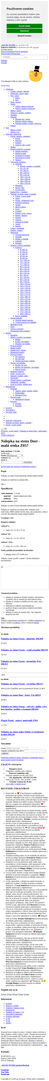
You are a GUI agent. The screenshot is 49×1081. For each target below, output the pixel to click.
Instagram (5, 1074)
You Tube (5, 1072)
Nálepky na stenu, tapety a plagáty (19, 423)
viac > (3, 484)
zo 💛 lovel (20, 1079)
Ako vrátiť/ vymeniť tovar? (16, 784)
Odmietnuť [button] (24, 31)
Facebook (5, 1070)
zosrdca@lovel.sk (22, 1065)
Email (3, 748)
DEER (36, 623)
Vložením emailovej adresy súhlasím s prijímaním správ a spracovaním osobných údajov (22, 759)
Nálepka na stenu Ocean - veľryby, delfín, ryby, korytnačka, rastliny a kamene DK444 (24, 707)
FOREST (17, 623)
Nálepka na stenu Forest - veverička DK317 (22, 684)
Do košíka (27, 462)
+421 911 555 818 (8, 1065)
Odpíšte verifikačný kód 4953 (12, 751)
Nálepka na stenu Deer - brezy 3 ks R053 (21, 695)
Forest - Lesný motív (13, 425)
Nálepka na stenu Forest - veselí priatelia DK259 (24, 650)
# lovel (4, 764)
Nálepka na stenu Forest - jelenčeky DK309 (22, 638)
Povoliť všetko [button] (24, 26)
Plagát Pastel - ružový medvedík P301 (19, 720)
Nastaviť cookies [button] (24, 36)
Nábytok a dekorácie (13, 421)
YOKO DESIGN (7, 435)
